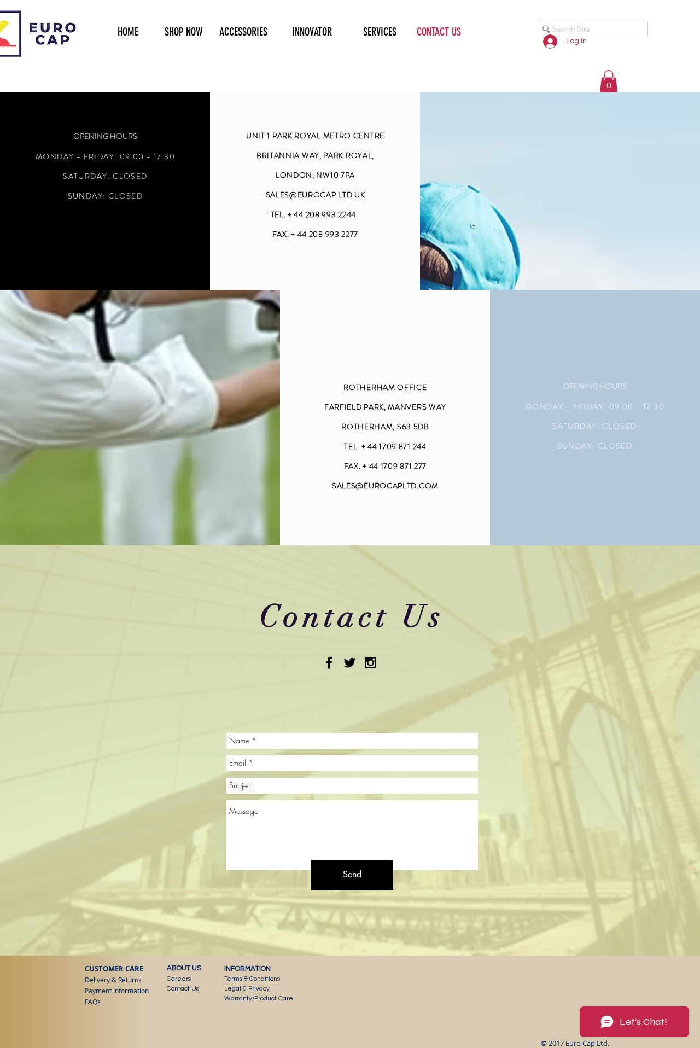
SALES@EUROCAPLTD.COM (385, 485)
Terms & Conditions (252, 978)
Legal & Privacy (247, 988)
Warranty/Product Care (258, 998)
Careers (179, 978)
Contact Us (183, 988)
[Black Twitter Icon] (350, 663)
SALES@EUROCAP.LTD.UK (315, 194)
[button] (179, 30)
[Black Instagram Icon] (370, 663)
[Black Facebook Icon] (329, 663)
